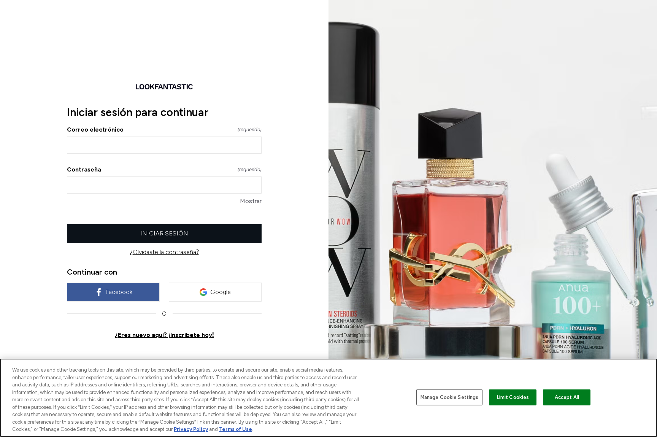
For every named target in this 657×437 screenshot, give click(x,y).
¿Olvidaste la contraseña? (164, 252)
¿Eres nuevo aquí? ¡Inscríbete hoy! (164, 334)
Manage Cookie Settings (450, 397)
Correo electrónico (164, 129)
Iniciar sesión (164, 233)
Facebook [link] (118, 292)
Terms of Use (235, 429)
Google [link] (220, 292)
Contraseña (164, 169)
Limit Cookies (513, 397)
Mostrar (251, 201)
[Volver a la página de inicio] (164, 86)
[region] (328, 398)
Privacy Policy (191, 429)
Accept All (567, 397)
